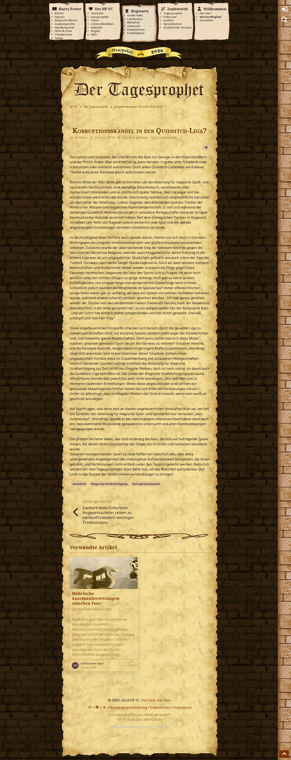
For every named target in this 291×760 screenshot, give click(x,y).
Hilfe (94, 34)
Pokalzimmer (136, 29)
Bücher (59, 13)
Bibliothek (133, 22)
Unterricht (133, 26)
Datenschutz (160, 707)
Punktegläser (136, 33)
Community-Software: (139, 714)
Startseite (97, 13)
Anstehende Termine (177, 27)
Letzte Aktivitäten (102, 24)
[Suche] (284, 19)
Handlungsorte (64, 27)
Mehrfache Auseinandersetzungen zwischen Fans (96, 598)
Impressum (182, 707)
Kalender (97, 27)
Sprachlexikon (172, 24)
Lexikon (168, 20)
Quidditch (79, 484)
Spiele (59, 38)
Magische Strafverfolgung (109, 484)
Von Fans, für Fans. (156, 700)
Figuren (60, 17)
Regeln (95, 31)
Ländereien (134, 19)
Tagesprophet (172, 13)
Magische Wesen (66, 20)
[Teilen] (206, 147)
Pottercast (170, 17)
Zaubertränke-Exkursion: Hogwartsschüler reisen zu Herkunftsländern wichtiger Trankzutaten (108, 515)
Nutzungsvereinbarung (128, 707)
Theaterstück (63, 34)
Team (95, 20)
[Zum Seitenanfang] (284, 754)
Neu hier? (206, 13)
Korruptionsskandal (146, 484)
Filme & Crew (63, 31)
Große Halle (135, 15)
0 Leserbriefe (166, 137)
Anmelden (206, 20)
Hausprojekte (100, 17)
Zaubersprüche (65, 24)
